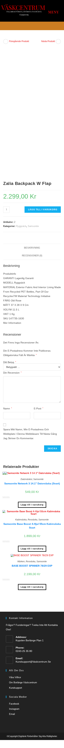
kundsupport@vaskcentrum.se (33, 661)
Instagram (14, 709)
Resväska (32, 519)
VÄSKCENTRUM (23, 7)
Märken (21, 561)
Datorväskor (26, 479)
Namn (7, 408)
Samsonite (33, 226)
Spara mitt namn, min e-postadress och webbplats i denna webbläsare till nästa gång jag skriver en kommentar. (30, 434)
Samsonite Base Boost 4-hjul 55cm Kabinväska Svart (32, 525)
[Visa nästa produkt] (58, 41)
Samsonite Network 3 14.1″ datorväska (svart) (32, 483)
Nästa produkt (48, 41)
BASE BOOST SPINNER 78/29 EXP (32, 565)
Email (12, 714)
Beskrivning (32, 248)
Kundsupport (15, 687)
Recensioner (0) (32, 255)
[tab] (32, 248)
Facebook (14, 703)
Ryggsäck (21, 226)
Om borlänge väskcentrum (23, 682)
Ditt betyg (9, 362)
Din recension (12, 372)
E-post (38, 408)
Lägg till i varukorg (42, 209)
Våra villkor (15, 677)
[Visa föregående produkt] (5, 41)
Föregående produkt (19, 41)
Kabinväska (21, 519)
